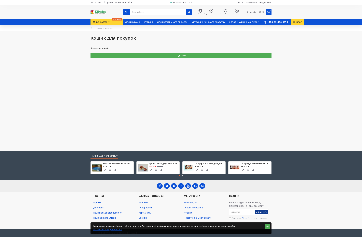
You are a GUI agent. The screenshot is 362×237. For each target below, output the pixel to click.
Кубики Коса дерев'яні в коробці (163, 163)
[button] (179, 175)
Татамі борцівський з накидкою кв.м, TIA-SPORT (117, 163)
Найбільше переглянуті (104, 156)
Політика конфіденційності (107, 229)
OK (267, 226)
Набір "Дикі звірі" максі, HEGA (255, 163)
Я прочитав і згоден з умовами (250, 218)
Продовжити (181, 56)
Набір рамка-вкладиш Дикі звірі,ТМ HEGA (209, 163)
